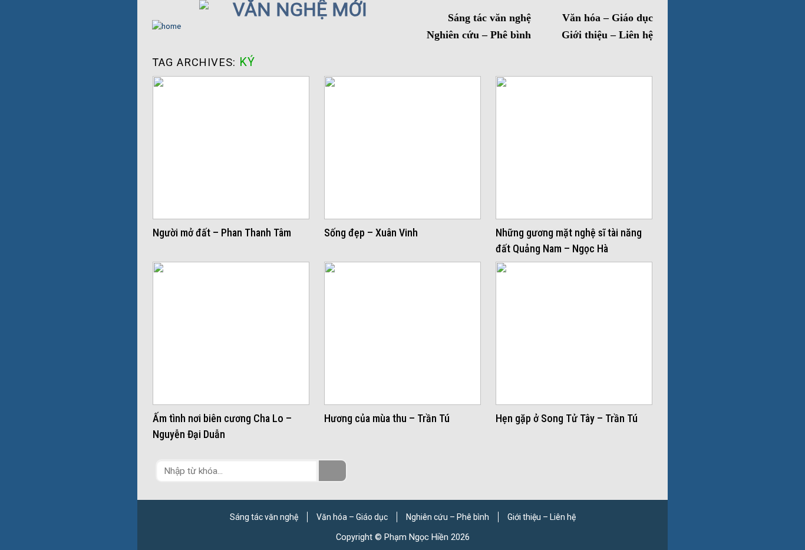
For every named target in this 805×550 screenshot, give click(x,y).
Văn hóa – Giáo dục (607, 18)
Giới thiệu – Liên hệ (607, 35)
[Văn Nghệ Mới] (295, 26)
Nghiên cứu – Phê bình (479, 35)
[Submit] (332, 470)
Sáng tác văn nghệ (489, 18)
